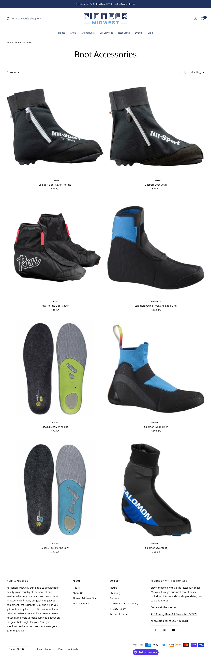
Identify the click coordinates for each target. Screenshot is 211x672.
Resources (124, 32)
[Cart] (202, 18)
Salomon (156, 301)
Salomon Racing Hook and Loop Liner (156, 305)
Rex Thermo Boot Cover (55, 305)
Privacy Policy (118, 608)
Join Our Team (81, 603)
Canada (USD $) (16, 648)
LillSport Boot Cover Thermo (55, 184)
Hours (76, 587)
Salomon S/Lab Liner (156, 426)
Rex (55, 301)
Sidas (55, 422)
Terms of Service (119, 614)
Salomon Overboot (156, 547)
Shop (73, 32)
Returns (114, 598)
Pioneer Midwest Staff (85, 598)
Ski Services (106, 32)
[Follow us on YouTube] (173, 630)
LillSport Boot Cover (156, 184)
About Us (78, 593)
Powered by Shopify (68, 648)
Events (138, 32)
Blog (150, 32)
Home (61, 32)
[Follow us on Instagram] (164, 630)
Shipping (115, 593)
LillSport (55, 180)
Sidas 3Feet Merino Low (55, 547)
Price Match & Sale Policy (124, 603)
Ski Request (87, 32)
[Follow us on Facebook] (155, 630)
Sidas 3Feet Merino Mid (55, 426)
